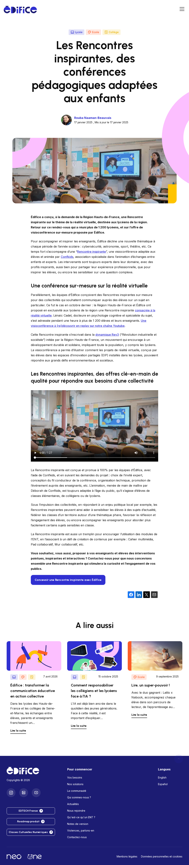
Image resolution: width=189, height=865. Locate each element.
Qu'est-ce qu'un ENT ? (81, 817)
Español (163, 784)
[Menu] (182, 9)
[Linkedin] (23, 792)
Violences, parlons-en (80, 830)
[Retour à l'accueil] (34, 770)
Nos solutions (75, 784)
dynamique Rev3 (107, 334)
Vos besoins (74, 777)
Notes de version (77, 823)
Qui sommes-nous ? (79, 797)
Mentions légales (127, 856)
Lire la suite (18, 730)
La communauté (76, 790)
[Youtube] (36, 792)
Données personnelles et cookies (161, 856)
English (162, 777)
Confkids (67, 257)
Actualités (73, 804)
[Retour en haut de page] (178, 758)
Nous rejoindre (76, 810)
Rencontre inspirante (91, 251)
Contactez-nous (77, 837)
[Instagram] (11, 792)
